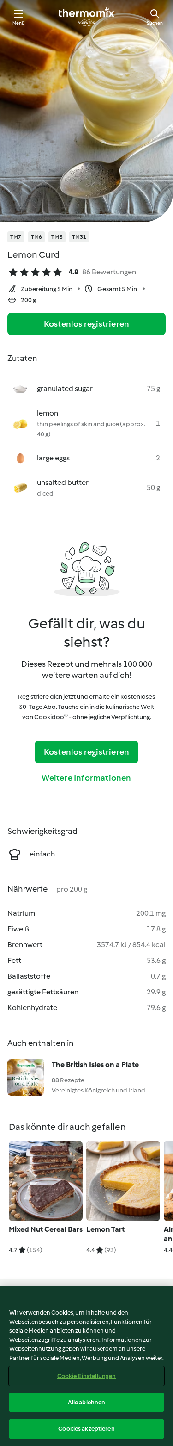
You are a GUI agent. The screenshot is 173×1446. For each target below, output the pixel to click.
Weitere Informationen (86, 778)
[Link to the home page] (86, 16)
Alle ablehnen (87, 1402)
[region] (86, 1366)
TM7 (16, 237)
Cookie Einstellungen (86, 1375)
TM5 (57, 237)
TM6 (36, 237)
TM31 (79, 237)
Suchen (155, 23)
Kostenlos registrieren (86, 324)
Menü (18, 23)
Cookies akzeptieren (86, 1428)
